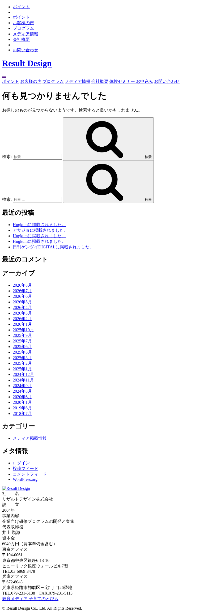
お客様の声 (23, 22)
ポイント (21, 7)
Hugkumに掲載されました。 (39, 224)
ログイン (21, 463)
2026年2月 (22, 318)
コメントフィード (30, 474)
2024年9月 (22, 385)
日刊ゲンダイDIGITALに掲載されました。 (53, 247)
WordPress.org (25, 479)
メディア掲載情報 (30, 438)
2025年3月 (22, 357)
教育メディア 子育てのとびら (30, 598)
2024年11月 (23, 380)
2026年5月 (22, 302)
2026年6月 (22, 296)
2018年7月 (22, 413)
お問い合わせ (25, 50)
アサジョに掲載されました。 (40, 230)
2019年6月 (22, 408)
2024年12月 (23, 374)
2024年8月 (22, 391)
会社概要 (21, 39)
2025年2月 (22, 363)
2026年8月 (22, 285)
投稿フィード (25, 468)
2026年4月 (22, 307)
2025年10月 (23, 330)
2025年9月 (22, 335)
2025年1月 (22, 369)
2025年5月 (22, 352)
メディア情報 (25, 34)
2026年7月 (22, 291)
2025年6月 (22, 346)
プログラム (23, 28)
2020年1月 (22, 402)
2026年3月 (22, 313)
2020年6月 (22, 397)
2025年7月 (22, 341)
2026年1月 (22, 324)
